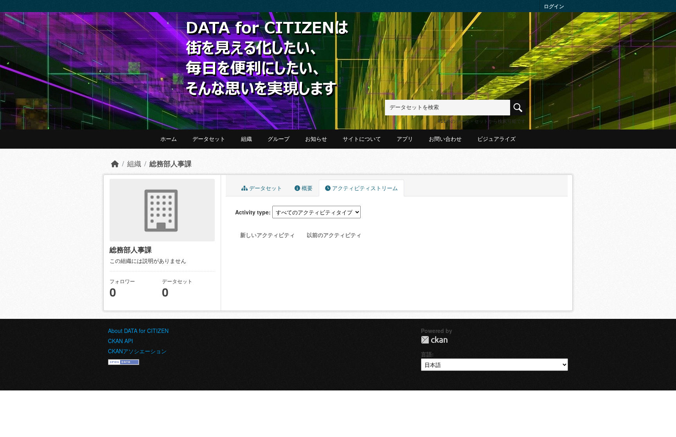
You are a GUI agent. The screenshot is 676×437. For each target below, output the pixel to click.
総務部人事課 (170, 163)
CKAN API (120, 341)
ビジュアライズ (496, 139)
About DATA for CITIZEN (138, 330)
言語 (426, 354)
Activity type (252, 212)
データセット (208, 139)
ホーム (168, 139)
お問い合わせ (445, 139)
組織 (246, 139)
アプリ (405, 139)
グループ (278, 139)
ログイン (554, 6)
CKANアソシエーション (137, 351)
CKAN (434, 340)
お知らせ (316, 139)
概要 (306, 188)
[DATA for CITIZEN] (267, 32)
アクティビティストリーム (364, 188)
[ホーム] (115, 163)
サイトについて (362, 139)
